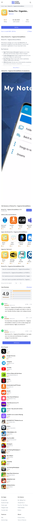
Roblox (19, 510)
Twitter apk (4, 505)
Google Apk (4, 500)
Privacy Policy (21, 517)
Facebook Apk (4, 502)
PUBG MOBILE (21, 507)
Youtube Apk (4, 510)
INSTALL (16, 27)
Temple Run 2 (21, 502)
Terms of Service (22, 520)
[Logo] (16, 2)
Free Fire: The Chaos (23, 505)
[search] (30, 2)
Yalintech (11, 14)
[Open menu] (2, 2)
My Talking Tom (21, 500)
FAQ (2, 517)
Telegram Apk (4, 507)
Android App (4, 520)
